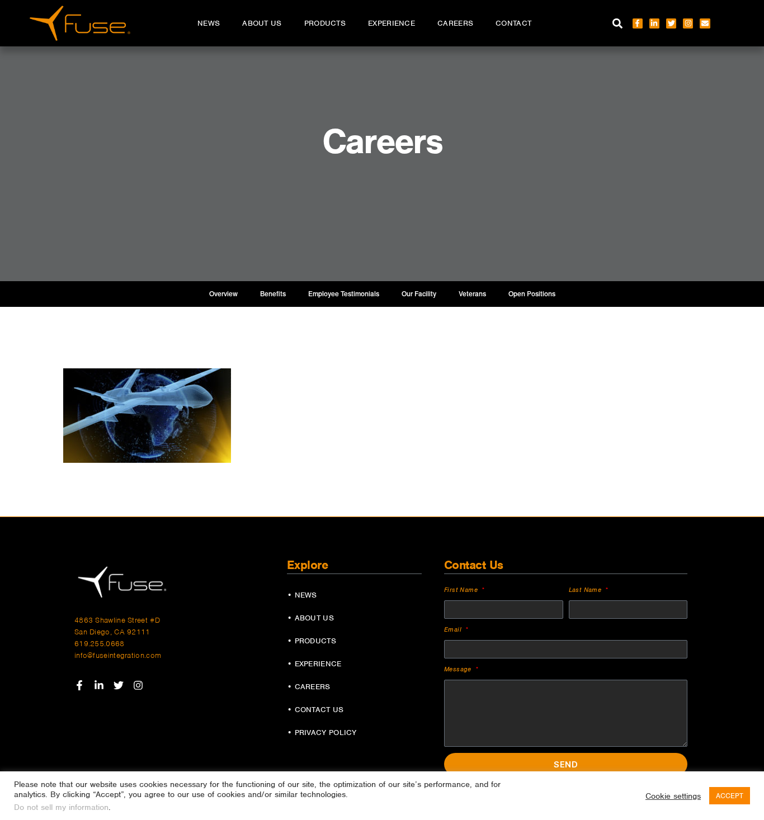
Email (454, 629)
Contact (513, 23)
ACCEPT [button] (729, 795)
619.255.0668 (99, 643)
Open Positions (531, 294)
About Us (261, 23)
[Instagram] (688, 23)
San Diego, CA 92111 (112, 632)
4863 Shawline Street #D (117, 620)
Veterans (472, 294)
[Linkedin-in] (654, 23)
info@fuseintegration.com (117, 655)
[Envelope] (705, 23)
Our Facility (419, 294)
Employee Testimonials (343, 294)
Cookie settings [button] (673, 796)
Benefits (273, 294)
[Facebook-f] (638, 23)
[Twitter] (671, 23)
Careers (455, 23)
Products (325, 23)
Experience (391, 23)
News (208, 23)
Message (459, 669)
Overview (223, 294)
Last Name (586, 589)
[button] (618, 23)
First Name (462, 589)
